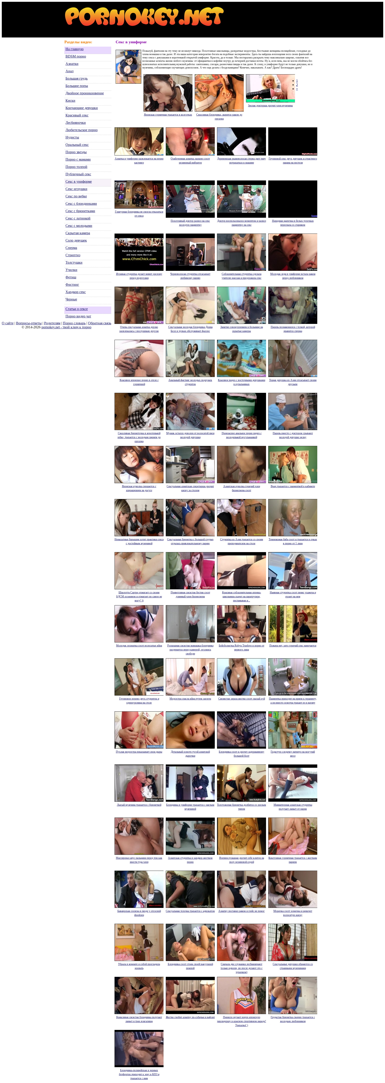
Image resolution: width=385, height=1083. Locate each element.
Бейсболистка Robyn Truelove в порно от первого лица (241, 647)
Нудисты (72, 137)
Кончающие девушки (82, 108)
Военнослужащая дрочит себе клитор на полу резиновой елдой (241, 860)
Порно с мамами (78, 159)
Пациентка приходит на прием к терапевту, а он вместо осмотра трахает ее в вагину (293, 700)
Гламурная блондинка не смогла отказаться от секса (139, 213)
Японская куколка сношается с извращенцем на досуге (139, 488)
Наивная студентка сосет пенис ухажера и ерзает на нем (293, 594)
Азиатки (72, 64)
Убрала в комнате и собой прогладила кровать (139, 966)
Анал (70, 71)
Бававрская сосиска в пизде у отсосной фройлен (139, 913)
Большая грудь (77, 78)
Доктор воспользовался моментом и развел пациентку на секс (241, 222)
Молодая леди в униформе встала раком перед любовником (292, 276)
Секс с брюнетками (80, 211)
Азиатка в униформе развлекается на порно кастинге (139, 160)
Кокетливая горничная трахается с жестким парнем (292, 860)
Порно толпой (76, 167)
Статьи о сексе (77, 309)
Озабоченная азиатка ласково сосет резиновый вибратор (190, 160)
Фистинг (72, 284)
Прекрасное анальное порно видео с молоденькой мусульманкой (242, 435)
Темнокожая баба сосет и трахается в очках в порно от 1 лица (293, 541)
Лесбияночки (76, 122)
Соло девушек (76, 240)
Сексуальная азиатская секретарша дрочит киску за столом (190, 488)
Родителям (52, 323)
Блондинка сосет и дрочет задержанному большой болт (241, 753)
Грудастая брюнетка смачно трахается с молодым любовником (293, 1019)
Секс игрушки (76, 189)
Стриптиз (73, 255)
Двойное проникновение (85, 93)
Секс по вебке (76, 196)
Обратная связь (99, 323)
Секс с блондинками (81, 203)
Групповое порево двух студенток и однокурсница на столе (139, 700)
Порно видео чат (78, 316)
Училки (71, 270)
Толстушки (74, 262)
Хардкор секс (76, 292)
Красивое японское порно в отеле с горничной (139, 382)
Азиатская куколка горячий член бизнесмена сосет (241, 488)
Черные (71, 299)
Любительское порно (82, 130)
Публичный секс (78, 174)
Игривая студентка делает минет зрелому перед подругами (139, 276)
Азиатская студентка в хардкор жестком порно (190, 860)
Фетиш (71, 277)
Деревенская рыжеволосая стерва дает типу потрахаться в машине (241, 160)
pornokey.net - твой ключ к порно (66, 327)
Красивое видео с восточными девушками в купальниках (241, 382)
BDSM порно (76, 56)
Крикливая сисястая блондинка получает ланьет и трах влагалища (139, 1019)
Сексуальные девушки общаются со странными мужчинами (293, 966)
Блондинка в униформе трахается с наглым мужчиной (190, 806)
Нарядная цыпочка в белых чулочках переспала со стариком (293, 222)
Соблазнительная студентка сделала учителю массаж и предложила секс (241, 276)
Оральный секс (77, 145)
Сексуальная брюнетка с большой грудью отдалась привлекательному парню (190, 541)
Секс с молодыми (79, 226)
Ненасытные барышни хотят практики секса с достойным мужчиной (139, 541)
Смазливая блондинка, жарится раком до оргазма (219, 116)
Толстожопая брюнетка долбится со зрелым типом (241, 806)
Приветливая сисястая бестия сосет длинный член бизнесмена (190, 594)
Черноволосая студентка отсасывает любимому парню (190, 276)
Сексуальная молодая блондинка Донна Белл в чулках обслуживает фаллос (190, 329)
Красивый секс (77, 115)
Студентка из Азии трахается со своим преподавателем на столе (241, 541)
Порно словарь (74, 323)
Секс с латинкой (78, 218)
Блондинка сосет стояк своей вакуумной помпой (190, 966)
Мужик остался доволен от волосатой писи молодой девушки (190, 435)
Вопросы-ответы (29, 323)
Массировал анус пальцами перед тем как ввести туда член (139, 860)
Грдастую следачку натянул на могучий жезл (293, 753)
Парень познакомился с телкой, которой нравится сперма (293, 329)
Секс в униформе (79, 181)
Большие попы (77, 86)
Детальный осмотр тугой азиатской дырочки (190, 753)
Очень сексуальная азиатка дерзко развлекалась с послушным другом (139, 329)
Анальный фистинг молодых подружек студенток (190, 382)
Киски (70, 100)
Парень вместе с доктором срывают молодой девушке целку (293, 435)
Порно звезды (76, 152)
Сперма (71, 248)
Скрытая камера (78, 233)
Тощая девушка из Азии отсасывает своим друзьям (293, 382)
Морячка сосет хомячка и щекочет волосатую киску (292, 913)
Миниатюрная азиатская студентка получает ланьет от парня (293, 806)
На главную (75, 49)
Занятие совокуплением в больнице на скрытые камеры (241, 329)
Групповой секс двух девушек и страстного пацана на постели (293, 160)
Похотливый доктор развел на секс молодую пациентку (190, 222)
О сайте (8, 323)
